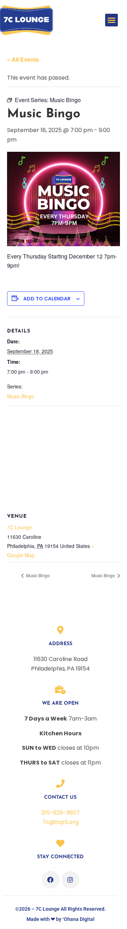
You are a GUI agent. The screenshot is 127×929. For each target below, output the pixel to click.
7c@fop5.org (60, 822)
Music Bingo (20, 396)
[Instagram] (70, 880)
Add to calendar (47, 298)
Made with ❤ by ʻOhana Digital (60, 919)
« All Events (23, 59)
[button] (111, 20)
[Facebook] (50, 880)
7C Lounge (19, 527)
